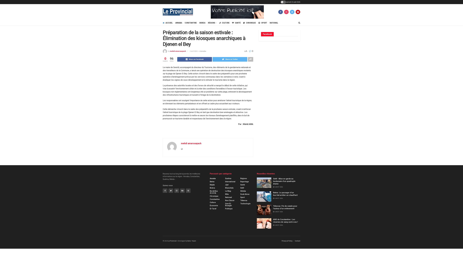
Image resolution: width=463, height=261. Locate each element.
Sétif (242, 188)
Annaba (178, 23)
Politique (228, 209)
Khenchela (229, 188)
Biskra (212, 188)
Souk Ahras (244, 194)
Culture (225, 23)
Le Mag (228, 191)
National (274, 23)
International (230, 182)
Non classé (229, 200)
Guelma (228, 178)
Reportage (244, 182)
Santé (238, 23)
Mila (227, 194)
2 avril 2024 (193, 51)
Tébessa (243, 200)
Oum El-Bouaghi (228, 205)
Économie (214, 206)
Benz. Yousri (191, 241)
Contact (297, 241)
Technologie (245, 204)
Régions (211, 23)
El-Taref (213, 209)
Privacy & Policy (287, 241)
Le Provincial (172, 241)
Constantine (191, 23)
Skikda (202, 23)
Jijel (226, 185)
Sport (264, 23)
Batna (212, 182)
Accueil (169, 23)
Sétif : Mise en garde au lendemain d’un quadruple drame (284, 181)
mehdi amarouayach (178, 51)
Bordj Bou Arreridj (214, 192)
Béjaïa (212, 185)
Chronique (251, 23)
